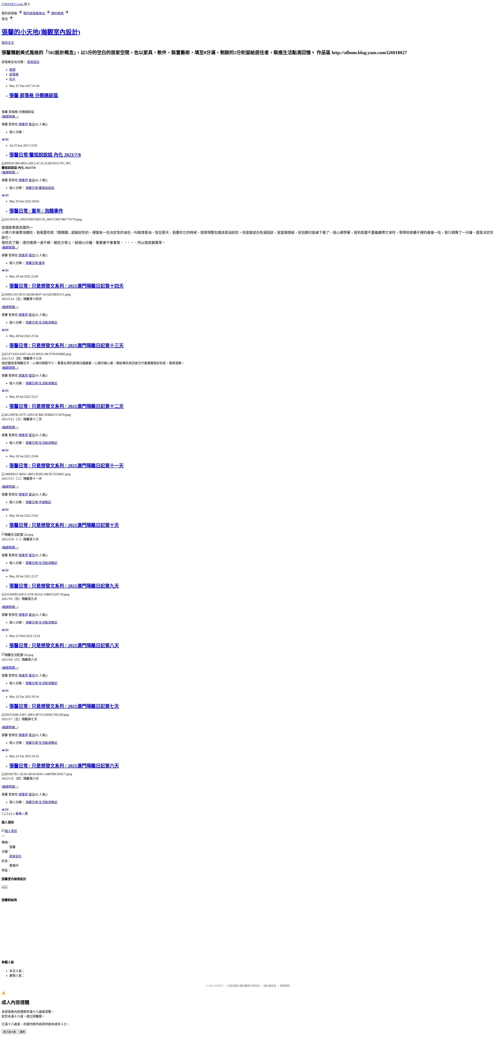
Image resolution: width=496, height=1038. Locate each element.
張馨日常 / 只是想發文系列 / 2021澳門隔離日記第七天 (64, 706)
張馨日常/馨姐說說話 (40, 188)
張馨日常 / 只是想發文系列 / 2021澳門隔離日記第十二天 (66, 406)
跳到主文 (8, 42)
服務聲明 (285, 985)
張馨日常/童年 (35, 263)
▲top (5, 138)
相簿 (12, 69)
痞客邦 (23, 124)
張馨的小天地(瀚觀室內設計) (41, 32)
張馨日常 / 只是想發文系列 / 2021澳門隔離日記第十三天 (66, 345)
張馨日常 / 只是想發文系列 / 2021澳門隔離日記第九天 (64, 585)
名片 (12, 79)
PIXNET (219, 985)
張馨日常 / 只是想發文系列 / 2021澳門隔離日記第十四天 (66, 286)
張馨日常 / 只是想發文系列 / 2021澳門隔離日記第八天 (64, 645)
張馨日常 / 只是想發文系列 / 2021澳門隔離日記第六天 (64, 765)
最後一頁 (22, 813)
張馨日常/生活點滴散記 (41, 322)
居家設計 (33, 62)
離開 (22, 1031)
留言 (32, 124)
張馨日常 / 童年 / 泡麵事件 (36, 210)
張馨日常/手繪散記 (38, 502)
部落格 (14, 74)
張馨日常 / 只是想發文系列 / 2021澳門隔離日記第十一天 (66, 465)
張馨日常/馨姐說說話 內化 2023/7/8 (45, 154)
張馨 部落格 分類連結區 (33, 95)
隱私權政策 (270, 985)
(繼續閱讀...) (10, 116)
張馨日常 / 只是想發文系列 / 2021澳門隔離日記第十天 (64, 525)
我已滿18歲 (9, 1031)
